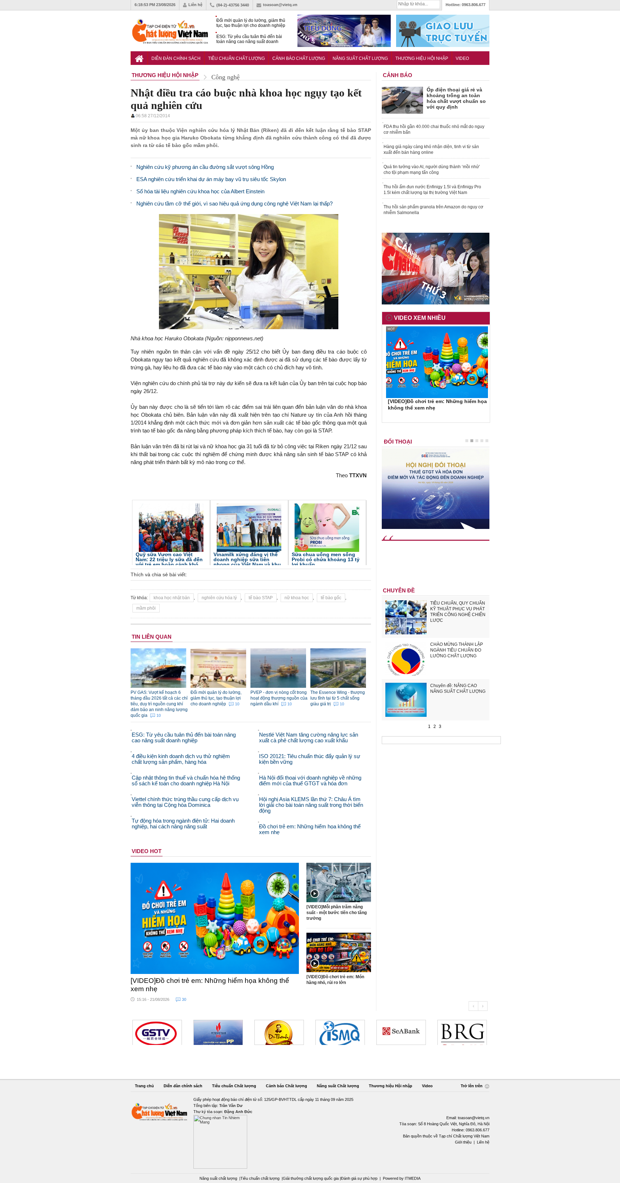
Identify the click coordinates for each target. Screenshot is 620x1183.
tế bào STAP (261, 597)
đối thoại (398, 442)
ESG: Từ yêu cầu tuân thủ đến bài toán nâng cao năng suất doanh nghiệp (249, 39)
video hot (146, 851)
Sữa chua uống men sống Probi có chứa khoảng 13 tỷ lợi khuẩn (326, 559)
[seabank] (401, 1032)
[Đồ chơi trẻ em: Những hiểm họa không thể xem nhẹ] (215, 918)
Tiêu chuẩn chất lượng (260, 1178)
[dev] (218, 1032)
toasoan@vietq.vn (280, 5)
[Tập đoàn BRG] (462, 1032)
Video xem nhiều (420, 318)
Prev (473, 1006)
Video (462, 58)
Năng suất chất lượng (218, 1178)
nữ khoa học (297, 597)
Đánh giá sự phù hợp (359, 1178)
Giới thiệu (463, 1142)
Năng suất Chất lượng (360, 58)
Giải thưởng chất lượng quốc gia (311, 1178)
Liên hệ (195, 5)
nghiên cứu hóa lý (219, 597)
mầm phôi (146, 608)
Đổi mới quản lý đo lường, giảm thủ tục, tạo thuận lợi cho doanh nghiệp (250, 23)
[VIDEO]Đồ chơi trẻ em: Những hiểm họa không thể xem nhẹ (210, 985)
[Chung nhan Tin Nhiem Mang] (310, 1133)
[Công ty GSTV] (157, 1032)
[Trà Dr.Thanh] (279, 1032)
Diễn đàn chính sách (176, 58)
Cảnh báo (397, 75)
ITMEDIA (413, 1178)
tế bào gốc (331, 597)
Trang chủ (144, 1086)
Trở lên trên (472, 1086)
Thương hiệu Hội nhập (421, 58)
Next (483, 1006)
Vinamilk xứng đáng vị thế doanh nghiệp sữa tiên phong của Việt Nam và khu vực (247, 562)
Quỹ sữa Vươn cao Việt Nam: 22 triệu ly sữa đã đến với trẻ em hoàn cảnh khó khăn (169, 562)
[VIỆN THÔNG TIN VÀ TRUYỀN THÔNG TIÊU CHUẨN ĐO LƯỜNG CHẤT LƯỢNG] (340, 1032)
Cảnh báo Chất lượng (298, 58)
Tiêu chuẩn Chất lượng (236, 58)
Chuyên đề (399, 590)
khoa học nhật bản (172, 597)
